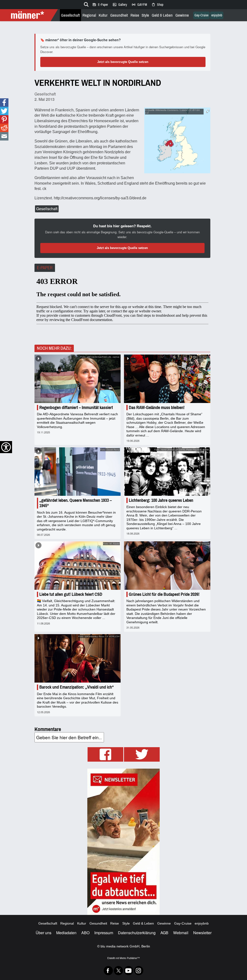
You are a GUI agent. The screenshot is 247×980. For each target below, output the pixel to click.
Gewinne (182, 15)
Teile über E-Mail (4, 136)
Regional (89, 15)
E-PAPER (45, 268)
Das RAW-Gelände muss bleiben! (157, 407)
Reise (134, 15)
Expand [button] (207, 111)
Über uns (43, 932)
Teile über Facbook (4, 102)
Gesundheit (119, 15)
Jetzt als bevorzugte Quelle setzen (122, 62)
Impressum (103, 932)
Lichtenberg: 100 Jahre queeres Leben (161, 500)
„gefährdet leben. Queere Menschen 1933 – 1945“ (75, 503)
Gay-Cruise (201, 15)
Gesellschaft (70, 15)
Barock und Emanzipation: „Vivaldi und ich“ (76, 687)
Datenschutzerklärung (137, 932)
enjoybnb (216, 15)
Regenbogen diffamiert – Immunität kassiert (76, 407)
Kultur (103, 15)
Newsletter (202, 932)
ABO (85, 932)
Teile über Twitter (4, 111)
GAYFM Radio (139, 4)
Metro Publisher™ (130, 958)
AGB (164, 932)
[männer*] (29, 15)
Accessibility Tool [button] (6, 447)
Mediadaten (66, 932)
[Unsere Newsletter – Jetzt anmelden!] (123, 842)
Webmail (180, 932)
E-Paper (100, 4)
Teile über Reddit (4, 128)
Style (145, 15)
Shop (157, 4)
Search (85, 3)
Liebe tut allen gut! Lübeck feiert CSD (70, 594)
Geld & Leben (162, 15)
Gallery (119, 4)
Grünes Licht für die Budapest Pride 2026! (164, 594)
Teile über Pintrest (4, 119)
